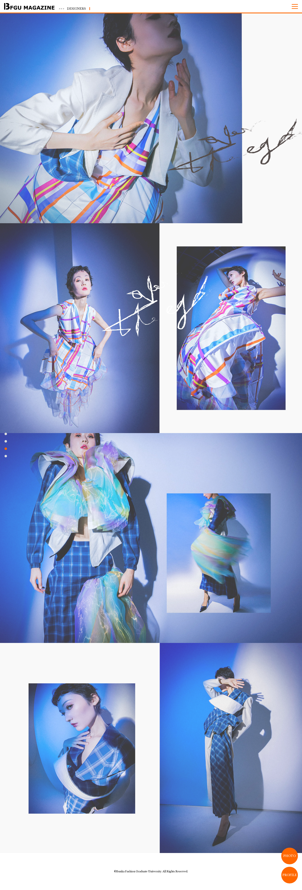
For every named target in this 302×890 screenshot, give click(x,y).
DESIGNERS (72, 8)
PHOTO (289, 856)
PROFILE (289, 875)
